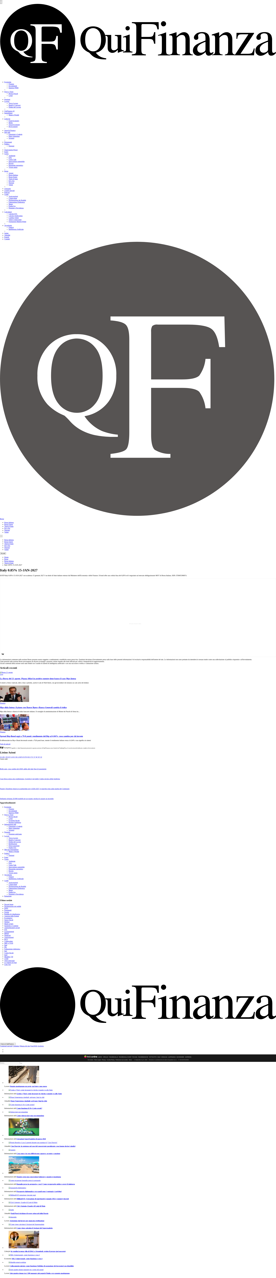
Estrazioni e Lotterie (15, 134)
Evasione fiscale (14, 820)
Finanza (11, 84)
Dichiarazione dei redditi (12, 906)
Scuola (6, 912)
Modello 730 (8, 957)
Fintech (11, 227)
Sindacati (7, 935)
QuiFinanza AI (9, 111)
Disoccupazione (14, 846)
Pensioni (7, 99)
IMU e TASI (8, 943)
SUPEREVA (188, 1057)
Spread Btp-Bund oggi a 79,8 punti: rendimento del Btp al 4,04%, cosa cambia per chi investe (41, 736)
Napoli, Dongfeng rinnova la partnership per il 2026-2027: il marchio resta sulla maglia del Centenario (34, 789)
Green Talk (12, 159)
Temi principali (9, 961)
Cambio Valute (14, 218)
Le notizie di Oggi (10, 963)
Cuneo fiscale (9, 953)
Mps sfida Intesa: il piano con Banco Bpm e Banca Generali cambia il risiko (33, 707)
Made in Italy (8, 924)
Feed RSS (33, 1046)
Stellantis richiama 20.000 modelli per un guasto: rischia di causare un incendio (27, 799)
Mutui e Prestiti (14, 115)
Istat (5, 945)
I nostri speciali (9, 190)
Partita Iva (12, 206)
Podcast (7, 192)
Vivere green (13, 167)
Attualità (7, 235)
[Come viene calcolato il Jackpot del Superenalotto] (140, 1224)
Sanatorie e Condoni (11, 926)
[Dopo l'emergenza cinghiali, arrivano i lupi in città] (140, 1097)
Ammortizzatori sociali (12, 928)
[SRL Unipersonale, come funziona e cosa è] (140, 1255)
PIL (5, 947)
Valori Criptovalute (15, 220)
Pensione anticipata (15, 834)
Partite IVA (12, 848)
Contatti (7, 239)
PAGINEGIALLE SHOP (125, 1057)
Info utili (7, 132)
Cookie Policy (111, 1059)
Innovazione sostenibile (17, 161)
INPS (6, 908)
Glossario (7, 189)
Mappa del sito (25, 1046)
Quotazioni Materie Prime (17, 222)
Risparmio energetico (16, 165)
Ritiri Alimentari (14, 136)
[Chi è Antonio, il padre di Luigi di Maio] (140, 1202)
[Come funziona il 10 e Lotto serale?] (140, 1105)
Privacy (104, 1059)
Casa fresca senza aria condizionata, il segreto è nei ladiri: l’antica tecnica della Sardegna (30, 779)
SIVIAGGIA (164, 1057)
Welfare (7, 922)
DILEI (158, 1057)
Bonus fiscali (13, 817)
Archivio (41, 1046)
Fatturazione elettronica (12, 949)
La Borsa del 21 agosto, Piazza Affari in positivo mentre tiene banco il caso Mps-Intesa (38, 678)
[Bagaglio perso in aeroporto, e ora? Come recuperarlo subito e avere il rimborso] (140, 1180)
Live (1, 674)
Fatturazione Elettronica (17, 202)
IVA (5, 930)
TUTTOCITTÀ (153, 1057)
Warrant (11, 183)
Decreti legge (8, 904)
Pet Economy (13, 127)
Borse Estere (13, 177)
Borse (6, 171)
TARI (6, 959)
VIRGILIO (105, 1057)
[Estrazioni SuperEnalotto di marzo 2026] (140, 1127)
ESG (10, 158)
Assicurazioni (13, 196)
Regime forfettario (15, 822)
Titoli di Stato (13, 179)
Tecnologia (8, 225)
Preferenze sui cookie (122, 1059)
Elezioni (11, 146)
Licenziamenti (9, 931)
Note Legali (97, 1059)
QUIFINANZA (172, 1057)
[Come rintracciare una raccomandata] (140, 1112)
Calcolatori (8, 212)
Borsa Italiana (13, 175)
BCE (6, 939)
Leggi (11, 96)
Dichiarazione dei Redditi (17, 200)
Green (6, 154)
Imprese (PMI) (14, 88)
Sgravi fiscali (8, 920)
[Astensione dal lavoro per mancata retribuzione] (140, 1217)
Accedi (3, 553)
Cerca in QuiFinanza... (8, 1044)
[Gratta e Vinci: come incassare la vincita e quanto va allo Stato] (140, 1090)
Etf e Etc (12, 181)
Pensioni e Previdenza (16, 208)
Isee (5, 951)
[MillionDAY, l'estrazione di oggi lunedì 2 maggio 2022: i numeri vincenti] (140, 1195)
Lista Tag (7, 964)
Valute (11, 185)
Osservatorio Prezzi (11, 150)
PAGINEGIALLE (113, 1057)
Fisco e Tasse (8, 92)
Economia (7, 82)
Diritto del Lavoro (15, 107)
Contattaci (16, 1046)
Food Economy (14, 121)
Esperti (6, 237)
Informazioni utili (10, 824)
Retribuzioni (13, 844)
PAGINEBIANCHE (143, 1057)
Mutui (11, 204)
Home (6, 557)
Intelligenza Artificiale (16, 229)
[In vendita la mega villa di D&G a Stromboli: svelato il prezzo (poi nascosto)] (140, 1240)
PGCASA (134, 1057)
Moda (11, 123)
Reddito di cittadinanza (12, 914)
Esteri (6, 152)
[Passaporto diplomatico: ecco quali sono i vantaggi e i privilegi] (140, 1188)
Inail (5, 955)
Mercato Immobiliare (11, 850)
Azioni (11, 173)
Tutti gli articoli (5, 744)
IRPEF (6, 933)
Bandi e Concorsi (14, 105)
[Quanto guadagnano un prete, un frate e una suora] (140, 1075)
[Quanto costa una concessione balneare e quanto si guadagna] (140, 1165)
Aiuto (130, 1059)
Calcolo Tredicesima (16, 216)
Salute (6, 233)
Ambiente (12, 156)
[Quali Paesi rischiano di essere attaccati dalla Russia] (140, 1210)
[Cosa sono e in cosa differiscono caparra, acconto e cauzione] (140, 1150)
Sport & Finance (10, 130)
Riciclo (11, 163)
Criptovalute (13, 198)
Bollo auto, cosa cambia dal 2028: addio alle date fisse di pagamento (23, 769)
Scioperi (11, 138)
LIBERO (100, 1057)
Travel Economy (14, 125)
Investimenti (13, 86)
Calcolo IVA (13, 214)
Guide (6, 194)
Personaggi (8, 142)
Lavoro (6, 101)
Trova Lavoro (13, 103)
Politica (6, 144)
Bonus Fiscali (13, 94)
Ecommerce (8, 918)
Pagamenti (7, 910)
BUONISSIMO (180, 1057)
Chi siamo (90, 1059)
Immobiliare (8, 113)
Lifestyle (7, 119)
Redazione (8, 896)
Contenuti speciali (6, 1046)
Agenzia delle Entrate (11, 916)
